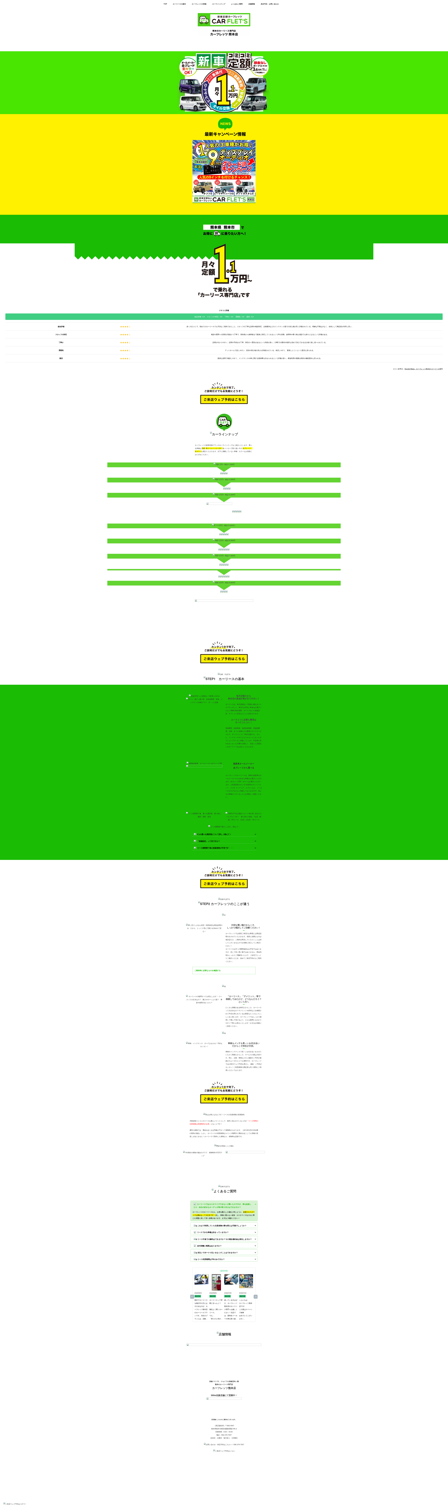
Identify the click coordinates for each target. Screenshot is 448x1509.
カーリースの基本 (179, 4)
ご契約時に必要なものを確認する (207, 970)
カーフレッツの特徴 (199, 4)
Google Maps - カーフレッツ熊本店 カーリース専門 (424, 369)
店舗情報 (251, 4)
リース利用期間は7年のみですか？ (211, 1259)
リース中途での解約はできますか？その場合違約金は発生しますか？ (225, 1239)
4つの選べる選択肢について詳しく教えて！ (214, 834)
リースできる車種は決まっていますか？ (213, 1232)
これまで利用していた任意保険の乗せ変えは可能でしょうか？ (222, 1225)
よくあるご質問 (237, 4)
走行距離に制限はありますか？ (209, 1245)
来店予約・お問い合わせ (270, 4)
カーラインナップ (218, 4)
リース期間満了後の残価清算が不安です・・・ (215, 848)
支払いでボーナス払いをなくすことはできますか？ (218, 1252)
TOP (165, 4)
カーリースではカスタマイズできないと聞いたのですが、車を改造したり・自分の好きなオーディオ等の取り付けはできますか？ (222, 1205)
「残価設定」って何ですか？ (208, 841)
